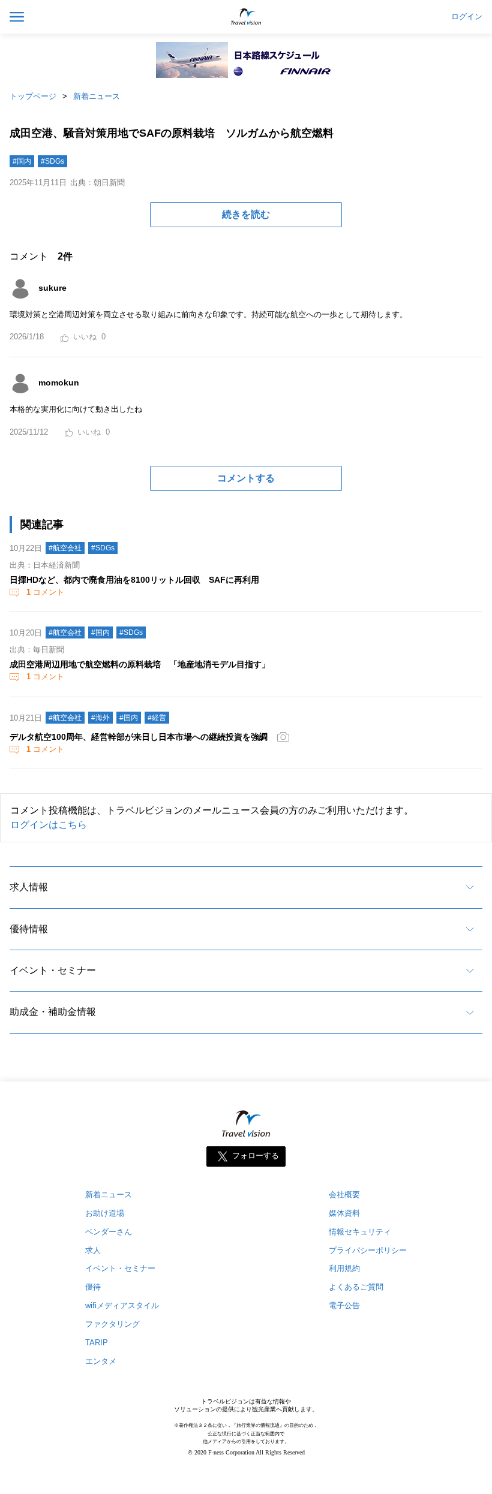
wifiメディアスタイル (122, 1305)
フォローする (255, 1155)
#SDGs (52, 161)
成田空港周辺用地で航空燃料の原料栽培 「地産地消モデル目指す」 (140, 664)
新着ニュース (96, 96)
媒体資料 (344, 1213)
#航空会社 (65, 548)
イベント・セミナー (53, 970)
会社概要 (344, 1194)
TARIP (96, 1342)
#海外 (100, 717)
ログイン (466, 17)
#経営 (157, 717)
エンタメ (100, 1361)
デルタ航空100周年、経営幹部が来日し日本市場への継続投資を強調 (139, 737)
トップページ (33, 96)
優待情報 (29, 929)
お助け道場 (104, 1213)
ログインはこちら (48, 825)
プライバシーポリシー (368, 1250)
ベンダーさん (108, 1231)
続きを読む (246, 214)
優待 (93, 1286)
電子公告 (344, 1305)
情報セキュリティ (360, 1231)
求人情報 (29, 887)
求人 (93, 1250)
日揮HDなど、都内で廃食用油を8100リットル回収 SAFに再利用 (134, 580)
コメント (45, 592)
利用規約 (344, 1268)
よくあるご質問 (356, 1286)
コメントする (246, 478)
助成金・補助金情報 (53, 1012)
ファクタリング (112, 1324)
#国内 (22, 161)
